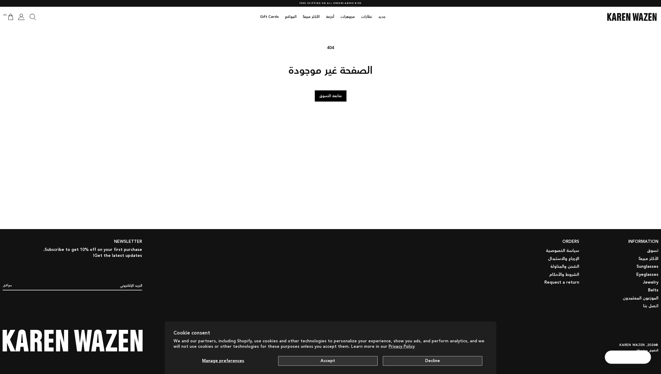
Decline (432, 361)
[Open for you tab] (644, 357)
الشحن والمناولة (564, 266)
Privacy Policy (402, 346)
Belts (653, 290)
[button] (32, 17)
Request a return (561, 282)
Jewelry (650, 282)
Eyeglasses (647, 274)
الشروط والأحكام (564, 274)
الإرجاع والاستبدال (563, 259)
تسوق (652, 251)
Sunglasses (647, 266)
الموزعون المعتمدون (640, 298)
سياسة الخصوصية (562, 251)
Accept (328, 361)
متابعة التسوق (330, 96)
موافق (7, 285)
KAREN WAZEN (632, 345)
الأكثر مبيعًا (648, 259)
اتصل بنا (650, 306)
